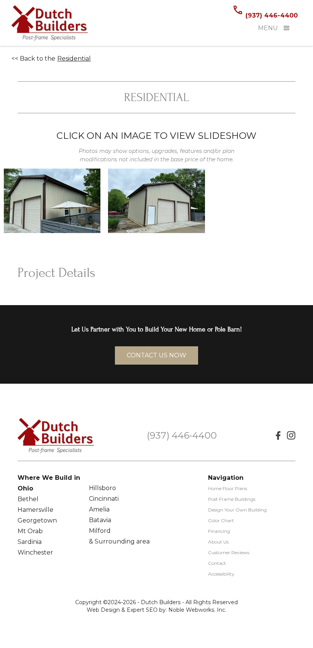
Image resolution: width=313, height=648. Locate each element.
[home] (49, 22)
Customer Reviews (228, 552)
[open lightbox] (52, 201)
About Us (218, 542)
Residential (74, 58)
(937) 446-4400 (271, 15)
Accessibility (221, 574)
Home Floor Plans (227, 488)
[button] (286, 28)
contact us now (156, 355)
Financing (219, 531)
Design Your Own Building (237, 510)
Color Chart (221, 520)
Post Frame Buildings (231, 499)
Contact (217, 563)
